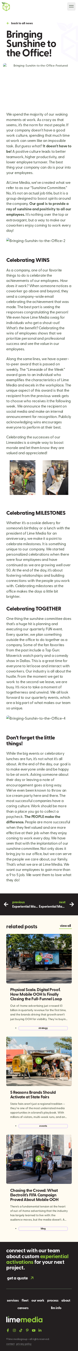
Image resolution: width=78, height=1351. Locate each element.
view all (65, 925)
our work (37, 1300)
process (52, 1300)
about (65, 1300)
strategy (43, 1028)
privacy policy (24, 1343)
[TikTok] (20, 1330)
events (43, 1126)
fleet (25, 1300)
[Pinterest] (27, 1330)
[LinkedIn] (40, 1330)
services (13, 1300)
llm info (56, 1307)
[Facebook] (8, 1330)
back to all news (22, 23)
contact (10, 1343)
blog (43, 1228)
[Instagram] (14, 1330)
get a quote (17, 1278)
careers (22, 1307)
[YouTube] (33, 1330)
